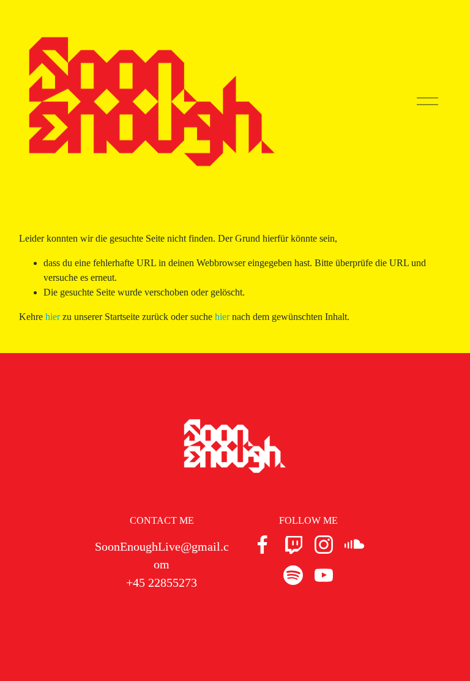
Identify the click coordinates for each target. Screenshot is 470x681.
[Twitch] (293, 544)
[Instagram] (324, 544)
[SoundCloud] (354, 544)
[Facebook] (262, 544)
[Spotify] (293, 575)
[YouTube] (324, 575)
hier (52, 316)
